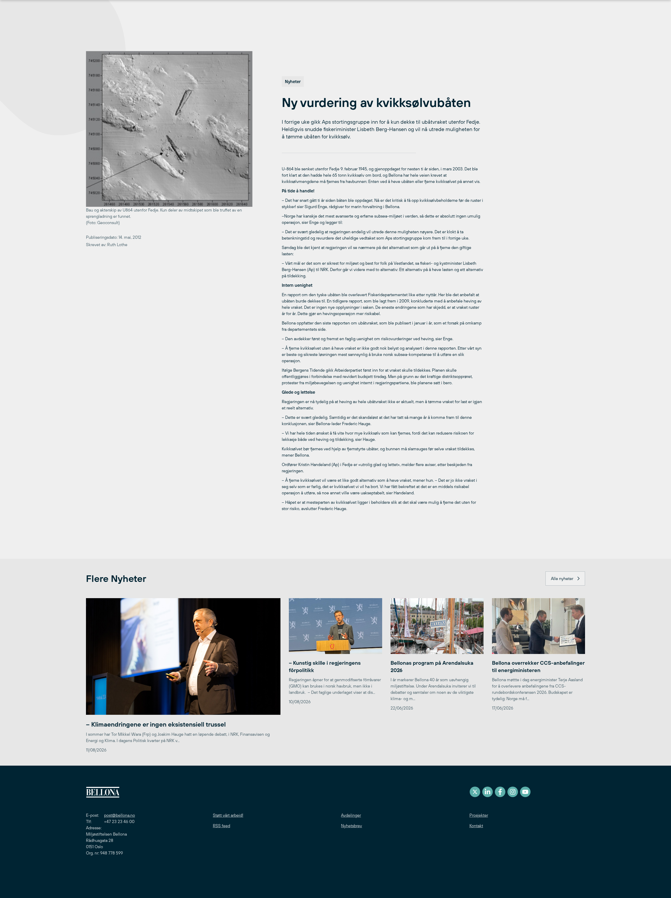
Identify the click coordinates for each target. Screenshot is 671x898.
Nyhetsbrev (351, 825)
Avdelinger (351, 815)
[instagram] (512, 792)
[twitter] (475, 792)
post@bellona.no (119, 815)
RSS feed (221, 825)
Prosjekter (478, 815)
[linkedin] (487, 792)
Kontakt (476, 825)
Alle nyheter (562, 578)
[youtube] (525, 792)
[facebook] (500, 792)
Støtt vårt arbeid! (228, 815)
